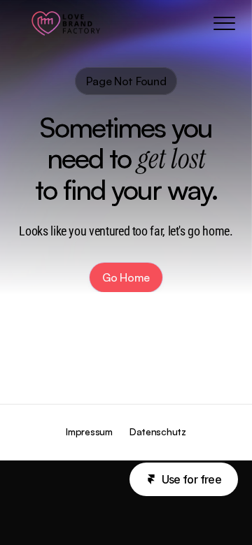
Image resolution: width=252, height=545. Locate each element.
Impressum (89, 431)
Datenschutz (158, 431)
